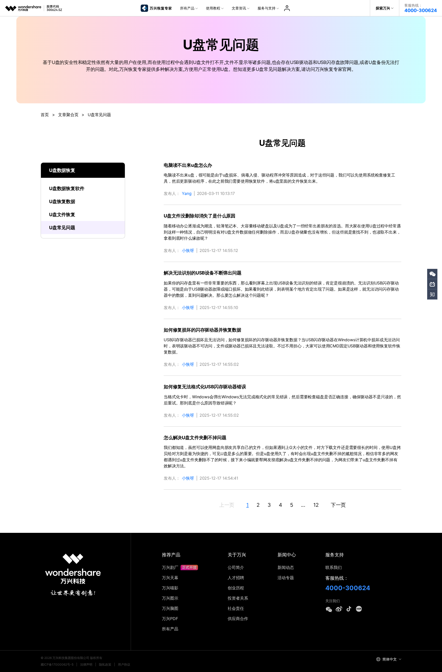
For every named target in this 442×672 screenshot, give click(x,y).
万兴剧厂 (171, 567)
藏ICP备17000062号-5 (57, 664)
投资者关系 (238, 598)
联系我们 (333, 567)
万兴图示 (170, 598)
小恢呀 (188, 250)
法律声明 (86, 664)
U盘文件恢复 (62, 214)
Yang (186, 193)
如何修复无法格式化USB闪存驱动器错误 (205, 386)
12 (316, 505)
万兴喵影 (170, 587)
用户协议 (124, 664)
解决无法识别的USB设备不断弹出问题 (202, 273)
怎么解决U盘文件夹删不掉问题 (195, 437)
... (303, 505)
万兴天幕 (170, 577)
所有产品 (170, 628)
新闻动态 (286, 567)
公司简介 (236, 567)
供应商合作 (238, 618)
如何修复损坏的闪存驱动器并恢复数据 (202, 330)
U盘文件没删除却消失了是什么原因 (199, 215)
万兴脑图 (170, 608)
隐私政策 (105, 664)
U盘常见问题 (62, 227)
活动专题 (286, 577)
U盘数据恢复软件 (66, 188)
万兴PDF (170, 618)
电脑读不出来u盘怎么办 (188, 165)
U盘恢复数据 (62, 201)
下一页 (338, 505)
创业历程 (236, 587)
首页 (45, 114)
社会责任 (236, 608)
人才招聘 (236, 577)
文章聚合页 (68, 114)
